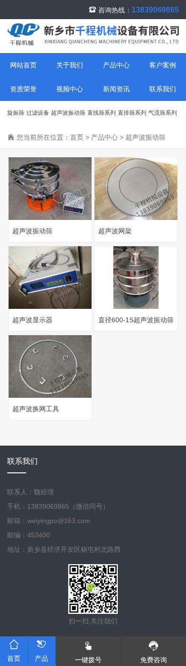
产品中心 (116, 65)
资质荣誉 (23, 89)
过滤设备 (37, 112)
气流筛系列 (162, 112)
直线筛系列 (101, 112)
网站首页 (23, 65)
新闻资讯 (116, 89)
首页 (76, 137)
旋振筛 (15, 112)
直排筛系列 (132, 112)
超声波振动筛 (68, 112)
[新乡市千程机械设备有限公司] (93, 39)
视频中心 (69, 89)
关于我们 (69, 65)
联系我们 (22, 461)
